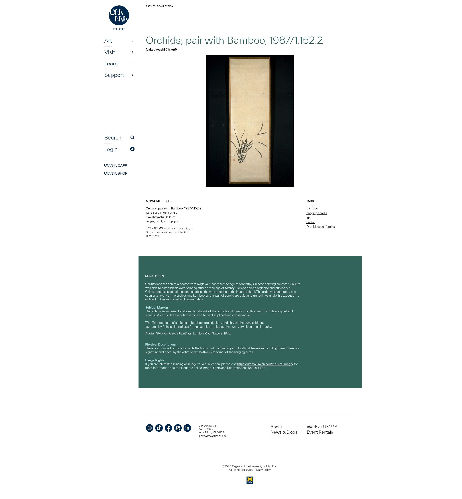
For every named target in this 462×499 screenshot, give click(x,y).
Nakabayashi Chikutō (161, 49)
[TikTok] (159, 428)
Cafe (115, 166)
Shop (115, 173)
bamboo (312, 208)
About (276, 426)
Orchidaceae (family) (320, 226)
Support (114, 75)
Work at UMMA (322, 426)
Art (108, 41)
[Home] (119, 18)
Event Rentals (320, 432)
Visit (109, 52)
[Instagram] (149, 428)
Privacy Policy (262, 469)
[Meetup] (178, 428)
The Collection (163, 6)
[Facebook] (168, 428)
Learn (111, 63)
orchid (310, 222)
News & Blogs (283, 432)
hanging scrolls (316, 213)
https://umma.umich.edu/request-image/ (265, 364)
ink (308, 217)
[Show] (133, 40)
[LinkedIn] (187, 428)
